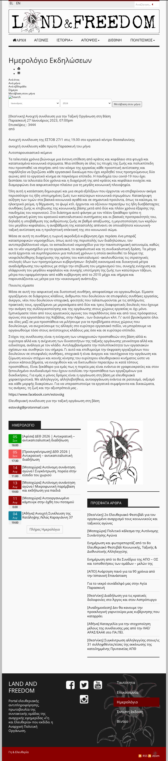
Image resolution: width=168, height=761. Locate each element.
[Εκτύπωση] (18, 69)
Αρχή (21, 40)
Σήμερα (13, 90)
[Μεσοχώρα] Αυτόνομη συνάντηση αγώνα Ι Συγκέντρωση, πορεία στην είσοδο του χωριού (49, 471)
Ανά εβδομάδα (17, 86)
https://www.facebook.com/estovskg (36, 394)
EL (12, 3)
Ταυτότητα (126, 682)
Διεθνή (115, 39)
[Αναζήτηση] (15, 97)
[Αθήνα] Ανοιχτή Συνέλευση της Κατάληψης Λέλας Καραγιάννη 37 (47, 515)
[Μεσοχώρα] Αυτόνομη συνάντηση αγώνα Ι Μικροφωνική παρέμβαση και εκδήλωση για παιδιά (48, 486)
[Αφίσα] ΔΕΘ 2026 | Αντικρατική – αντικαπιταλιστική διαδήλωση (48, 438)
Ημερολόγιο (127, 701)
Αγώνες (41, 39)
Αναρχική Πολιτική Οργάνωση (23, 728)
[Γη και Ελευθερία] (84, 21)
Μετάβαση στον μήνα (22, 93)
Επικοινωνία (127, 692)
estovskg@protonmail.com (29, 407)
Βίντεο (122, 721)
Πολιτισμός (141, 39)
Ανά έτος (14, 79)
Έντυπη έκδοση (130, 711)
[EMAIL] (18, 73)
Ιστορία (63, 39)
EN (18, 3)
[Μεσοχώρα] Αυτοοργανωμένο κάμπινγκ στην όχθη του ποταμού (48, 500)
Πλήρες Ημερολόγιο (45, 529)
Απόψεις (89, 39)
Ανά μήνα (14, 83)
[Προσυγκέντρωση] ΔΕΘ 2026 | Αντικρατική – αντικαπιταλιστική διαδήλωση (47, 455)
